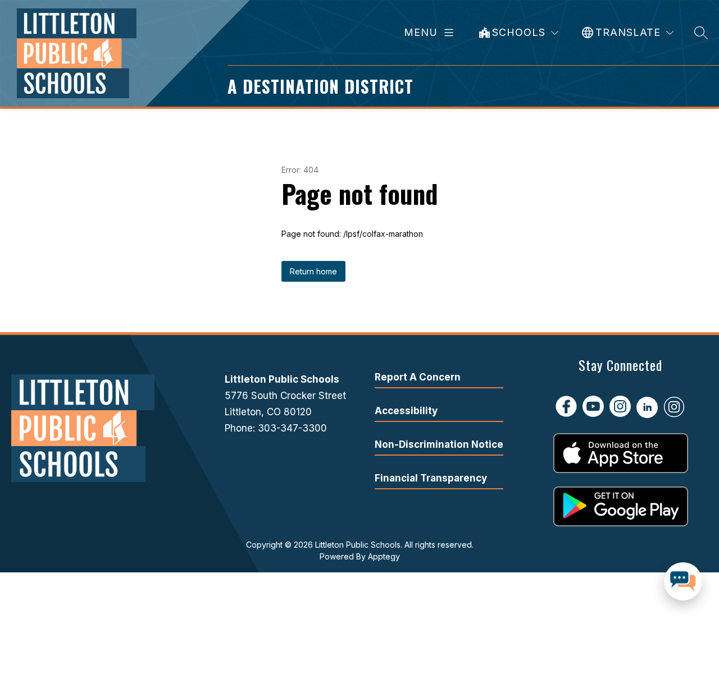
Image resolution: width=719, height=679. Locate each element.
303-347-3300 (292, 428)
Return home (313, 271)
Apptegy (384, 556)
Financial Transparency (431, 478)
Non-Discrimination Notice (439, 444)
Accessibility (406, 410)
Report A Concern (418, 377)
